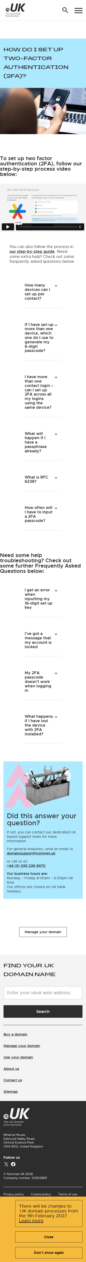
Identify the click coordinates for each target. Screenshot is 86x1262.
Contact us (13, 1080)
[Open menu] (78, 10)
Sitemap (11, 1091)
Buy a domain (15, 1034)
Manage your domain (43, 932)
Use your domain (18, 1057)
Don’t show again (49, 1252)
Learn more (31, 1220)
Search (43, 1011)
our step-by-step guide (32, 251)
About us (11, 1068)
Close (49, 1237)
